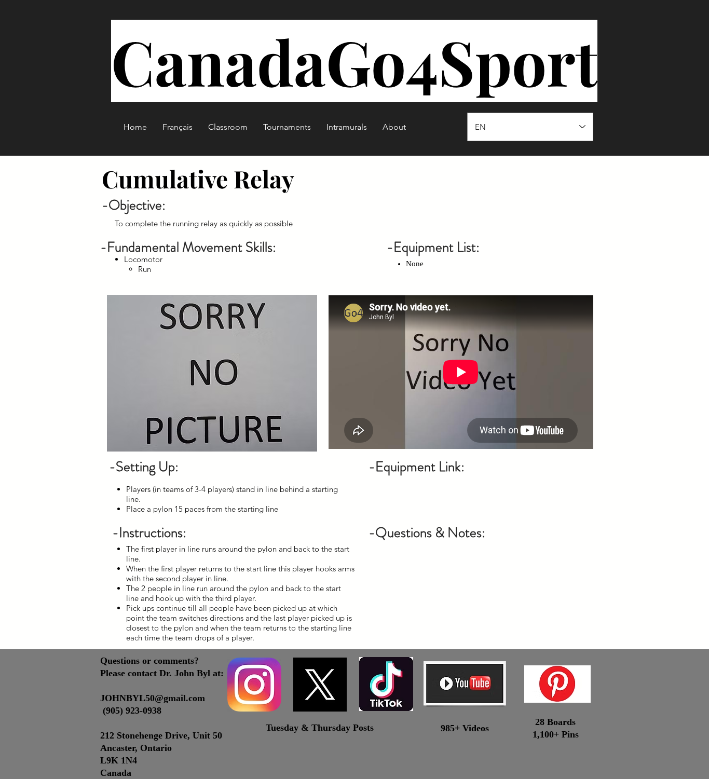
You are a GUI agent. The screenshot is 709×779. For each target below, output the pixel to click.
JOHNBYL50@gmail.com (152, 698)
